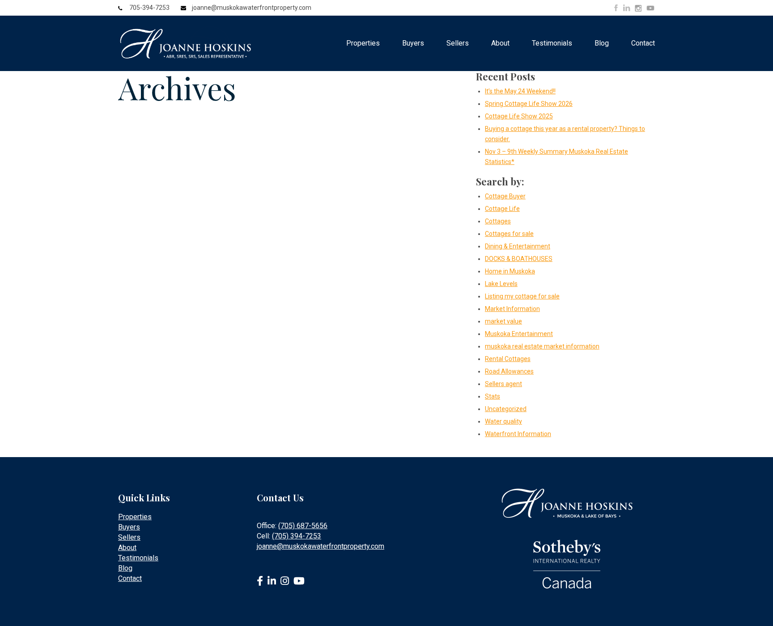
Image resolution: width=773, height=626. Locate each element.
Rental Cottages (508, 358)
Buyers (413, 43)
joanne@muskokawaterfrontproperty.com (251, 7)
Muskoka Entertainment (519, 333)
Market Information (512, 308)
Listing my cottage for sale (522, 296)
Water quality (503, 421)
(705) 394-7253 (296, 536)
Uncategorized (506, 408)
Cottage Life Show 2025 (519, 116)
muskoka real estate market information (542, 346)
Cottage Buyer (505, 196)
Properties (363, 43)
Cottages (498, 221)
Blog (602, 43)
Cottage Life (502, 208)
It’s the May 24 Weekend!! (520, 91)
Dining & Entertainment (517, 246)
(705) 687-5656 (302, 525)
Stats (492, 396)
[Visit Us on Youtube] (650, 9)
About (500, 43)
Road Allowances (509, 371)
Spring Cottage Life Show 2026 (529, 103)
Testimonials (552, 43)
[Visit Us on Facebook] (616, 7)
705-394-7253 (149, 7)
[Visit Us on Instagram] (638, 8)
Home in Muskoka (510, 271)
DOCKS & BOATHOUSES (518, 258)
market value (503, 321)
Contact (643, 43)
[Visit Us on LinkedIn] (626, 7)
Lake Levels (501, 283)
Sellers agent (503, 383)
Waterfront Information (518, 433)
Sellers (457, 43)
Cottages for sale (509, 233)
